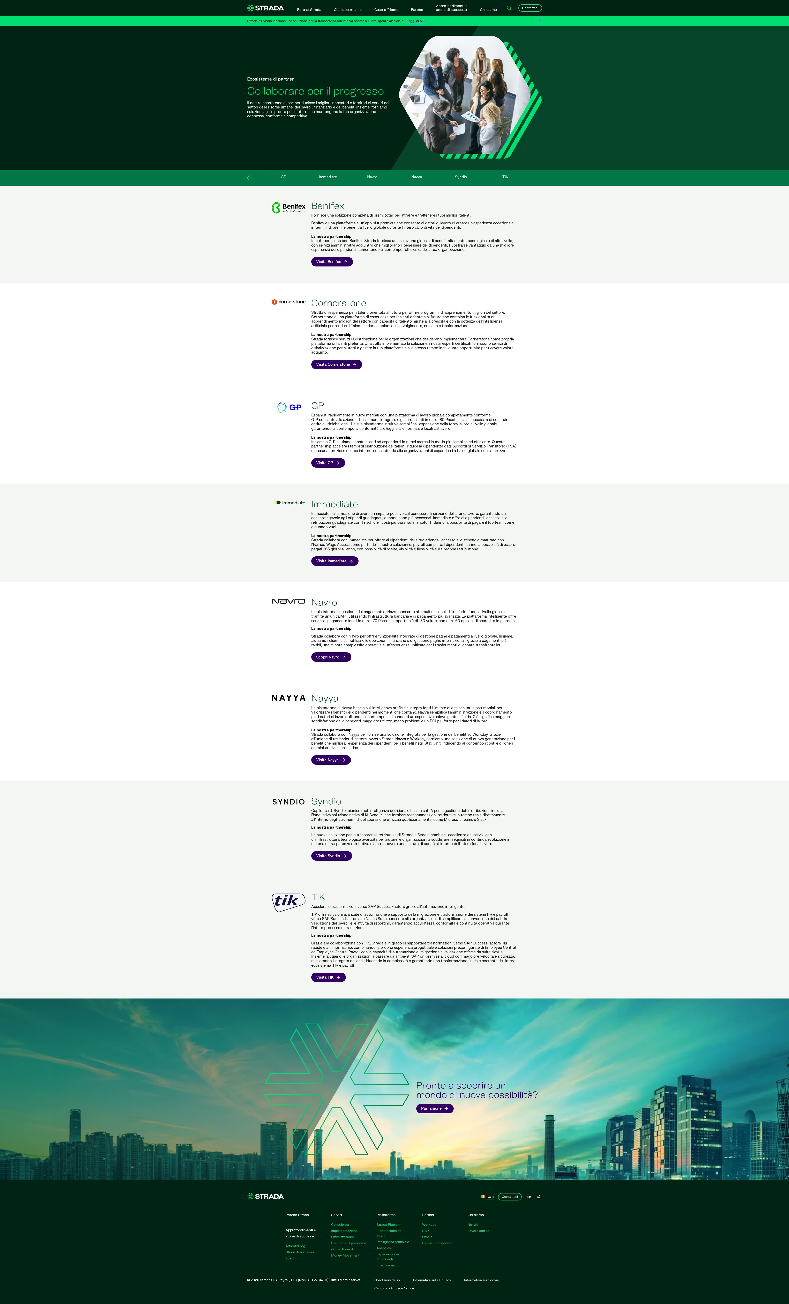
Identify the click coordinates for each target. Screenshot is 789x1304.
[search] (509, 8)
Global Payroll (342, 1249)
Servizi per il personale (348, 1243)
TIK (505, 177)
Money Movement (345, 1255)
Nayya (416, 177)
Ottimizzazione (342, 1237)
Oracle (427, 1237)
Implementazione (344, 1231)
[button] (249, 178)
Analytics (384, 1248)
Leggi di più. (416, 21)
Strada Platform (389, 1225)
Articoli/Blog (295, 1246)
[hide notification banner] (539, 20)
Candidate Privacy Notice (394, 1288)
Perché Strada (309, 10)
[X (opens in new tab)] (538, 1197)
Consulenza (340, 1225)
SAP (425, 1231)
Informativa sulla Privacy (432, 1280)
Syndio (461, 177)
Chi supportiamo (348, 10)
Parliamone (431, 1108)
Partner (417, 10)
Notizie (473, 1225)
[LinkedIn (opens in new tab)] (529, 1196)
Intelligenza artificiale (393, 1242)
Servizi (336, 1215)
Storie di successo (300, 1252)
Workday (429, 1225)
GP (283, 177)
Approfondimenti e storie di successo (452, 8)
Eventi (290, 1258)
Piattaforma (386, 1215)
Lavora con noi (479, 1231)
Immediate (328, 177)
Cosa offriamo (386, 10)
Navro (372, 177)
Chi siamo (488, 10)
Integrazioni (386, 1265)
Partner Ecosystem (437, 1243)
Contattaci (530, 8)
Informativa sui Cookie (481, 1280)
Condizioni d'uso (387, 1280)
